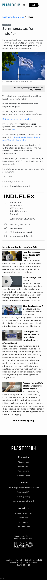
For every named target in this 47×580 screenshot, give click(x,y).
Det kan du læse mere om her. (17, 119)
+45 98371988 (16, 228)
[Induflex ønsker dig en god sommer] (23, 66)
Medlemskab (23, 466)
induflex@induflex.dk (20, 224)
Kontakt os (23, 518)
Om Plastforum (23, 527)
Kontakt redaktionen (23, 513)
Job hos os (23, 522)
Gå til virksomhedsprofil (21, 232)
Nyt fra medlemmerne (13, 17)
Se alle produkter (23, 475)
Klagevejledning (23, 496)
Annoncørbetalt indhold (23, 501)
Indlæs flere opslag (23, 420)
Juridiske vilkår (23, 492)
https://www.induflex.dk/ (21, 236)
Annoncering (23, 471)
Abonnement (23, 462)
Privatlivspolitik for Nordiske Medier (23, 488)
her (13, 130)
